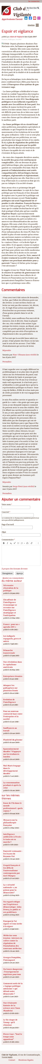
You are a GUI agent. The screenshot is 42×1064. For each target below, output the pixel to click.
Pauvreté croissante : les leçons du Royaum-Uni (12, 853)
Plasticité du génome (12, 740)
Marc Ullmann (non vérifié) (25, 355)
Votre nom (6, 504)
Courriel (5, 512)
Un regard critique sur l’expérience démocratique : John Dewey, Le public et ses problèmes (12, 907)
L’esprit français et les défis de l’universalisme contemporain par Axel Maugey (11, 870)
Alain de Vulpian (16, 37)
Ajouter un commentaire (13, 578)
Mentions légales (25, 1060)
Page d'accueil (8, 524)
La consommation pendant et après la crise (12, 785)
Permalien (7, 362)
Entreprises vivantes (12, 676)
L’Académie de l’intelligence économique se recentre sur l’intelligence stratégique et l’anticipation (10, 607)
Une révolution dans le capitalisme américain (12, 664)
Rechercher (32, 8)
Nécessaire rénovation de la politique (10, 588)
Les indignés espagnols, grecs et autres (12, 638)
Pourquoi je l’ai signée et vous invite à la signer (12, 923)
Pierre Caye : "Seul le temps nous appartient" (12, 1036)
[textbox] (21, 555)
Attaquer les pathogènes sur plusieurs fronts (10, 688)
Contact (12, 1060)
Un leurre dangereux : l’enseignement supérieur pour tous (12, 971)
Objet (4, 532)
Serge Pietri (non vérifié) (23, 486)
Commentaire (8, 540)
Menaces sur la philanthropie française (10, 822)
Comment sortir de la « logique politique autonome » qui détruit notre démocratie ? (13, 988)
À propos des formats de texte (15, 569)
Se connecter (34, 1)
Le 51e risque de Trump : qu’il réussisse (10, 1022)
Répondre (6, 350)
